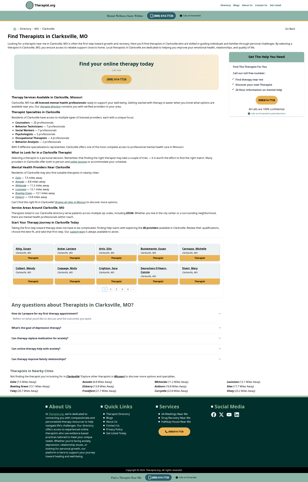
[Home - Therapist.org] (15, 28)
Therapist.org (44, 5)
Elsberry (19, 197)
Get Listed (275, 5)
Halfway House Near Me (176, 421)
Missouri (119, 376)
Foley (13, 391)
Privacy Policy (114, 429)
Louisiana (20, 189)
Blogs (236, 5)
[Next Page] (134, 289)
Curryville (161, 391)
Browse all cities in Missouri (70, 202)
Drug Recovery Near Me (175, 418)
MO (36, 28)
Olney (230, 391)
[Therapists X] (222, 414)
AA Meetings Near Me (174, 414)
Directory (226, 5)
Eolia (18, 178)
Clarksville (72, 376)
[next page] (134, 289)
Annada (19, 181)
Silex (230, 386)
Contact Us (261, 5)
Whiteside (20, 185)
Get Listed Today (116, 433)
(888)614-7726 (266, 100)
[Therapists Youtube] (229, 414)
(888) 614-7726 (163, 16)
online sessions (78, 162)
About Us (247, 5)
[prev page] (99, 289)
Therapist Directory (118, 414)
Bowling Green (23, 193)
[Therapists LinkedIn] (237, 414)
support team (77, 231)
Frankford (88, 391)
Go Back (290, 28)
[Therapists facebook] (214, 414)
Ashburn (160, 386)
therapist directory (50, 106)
